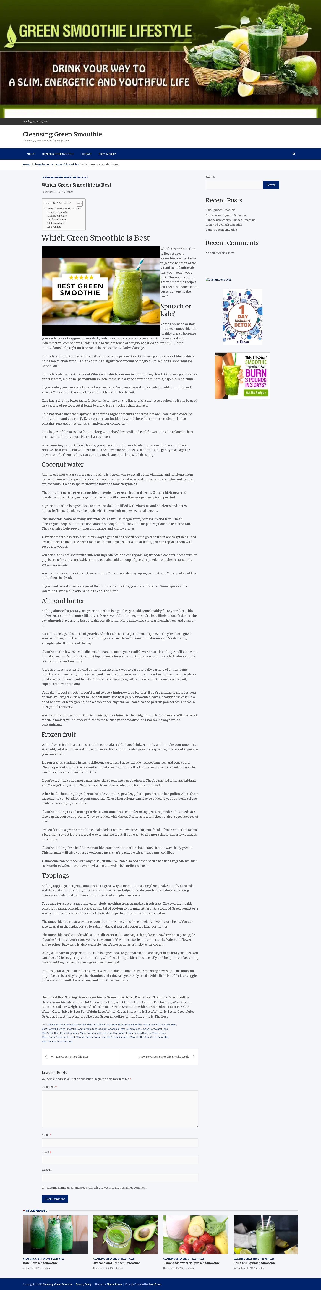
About (30, 154)
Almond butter (58, 219)
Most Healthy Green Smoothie (159, 1024)
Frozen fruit (57, 223)
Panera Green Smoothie (221, 229)
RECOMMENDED (36, 1211)
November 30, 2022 (174, 1268)
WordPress (155, 1284)
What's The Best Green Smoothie (60, 1033)
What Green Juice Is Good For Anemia (98, 1029)
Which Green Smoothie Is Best (58, 1037)
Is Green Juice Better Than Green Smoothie (118, 1024)
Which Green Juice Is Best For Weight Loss (142, 1033)
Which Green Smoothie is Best (63, 208)
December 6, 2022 (103, 1268)
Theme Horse (114, 1284)
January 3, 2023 (31, 1268)
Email (46, 1152)
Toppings (56, 226)
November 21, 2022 (52, 192)
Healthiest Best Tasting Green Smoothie (70, 1024)
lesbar (69, 192)
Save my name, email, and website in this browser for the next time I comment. (96, 1187)
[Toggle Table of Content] (77, 203)
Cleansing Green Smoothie (62, 134)
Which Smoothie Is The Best (57, 1041)
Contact (86, 154)
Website (47, 1170)
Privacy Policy (107, 154)
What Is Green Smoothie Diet (69, 1056)
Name (46, 1134)
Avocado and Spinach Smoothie (226, 215)
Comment (49, 1087)
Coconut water (59, 216)
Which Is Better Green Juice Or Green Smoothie (102, 1037)
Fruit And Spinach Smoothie (224, 224)
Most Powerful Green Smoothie (59, 1029)
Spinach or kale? (59, 212)
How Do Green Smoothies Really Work (164, 1056)
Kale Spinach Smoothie (220, 210)
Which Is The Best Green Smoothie (149, 1037)
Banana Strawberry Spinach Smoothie (230, 220)
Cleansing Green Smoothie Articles (65, 177)
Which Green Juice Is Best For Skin (99, 1033)
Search (210, 177)
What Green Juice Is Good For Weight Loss (144, 1029)
